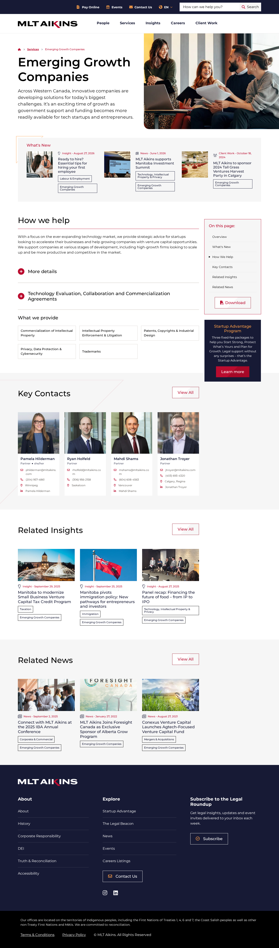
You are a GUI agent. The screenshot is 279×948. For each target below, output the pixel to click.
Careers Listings (116, 861)
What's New (221, 247)
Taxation (25, 609)
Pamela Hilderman (37, 459)
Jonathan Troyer (175, 459)
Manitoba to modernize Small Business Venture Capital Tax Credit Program (44, 597)
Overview (219, 237)
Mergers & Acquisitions (159, 739)
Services (127, 23)
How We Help (222, 257)
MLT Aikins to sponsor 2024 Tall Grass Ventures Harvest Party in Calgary (232, 169)
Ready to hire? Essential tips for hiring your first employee (72, 165)
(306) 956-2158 (81, 479)
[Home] (19, 49)
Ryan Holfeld (78, 459)
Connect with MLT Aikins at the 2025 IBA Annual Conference (45, 727)
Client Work (207, 23)
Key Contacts (222, 267)
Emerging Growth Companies (72, 188)
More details (42, 271)
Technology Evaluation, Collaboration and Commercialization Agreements (99, 296)
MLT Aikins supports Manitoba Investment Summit (155, 163)
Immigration (90, 614)
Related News (222, 287)
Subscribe (213, 838)
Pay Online (90, 7)
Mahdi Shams (126, 459)
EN (166, 7)
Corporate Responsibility (39, 836)
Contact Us (143, 7)
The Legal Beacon (118, 824)
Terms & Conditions (37, 935)
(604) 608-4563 (129, 479)
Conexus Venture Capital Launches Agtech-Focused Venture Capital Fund (168, 727)
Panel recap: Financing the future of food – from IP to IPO (168, 597)
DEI (21, 848)
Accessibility (28, 873)
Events (117, 7)
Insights (153, 23)
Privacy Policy (74, 935)
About (23, 811)
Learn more (232, 371)
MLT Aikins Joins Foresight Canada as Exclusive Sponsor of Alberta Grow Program (106, 729)
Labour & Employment (75, 178)
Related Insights (224, 277)
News (107, 836)
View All (186, 392)
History (24, 824)
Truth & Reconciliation (37, 861)
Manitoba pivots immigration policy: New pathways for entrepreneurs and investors (107, 599)
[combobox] (210, 7)
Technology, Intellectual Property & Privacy (153, 176)
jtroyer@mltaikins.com (180, 470)
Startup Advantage (119, 811)
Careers (178, 23)
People (103, 23)
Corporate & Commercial (36, 739)
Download (234, 302)
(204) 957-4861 (35, 479)
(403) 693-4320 (175, 475)
